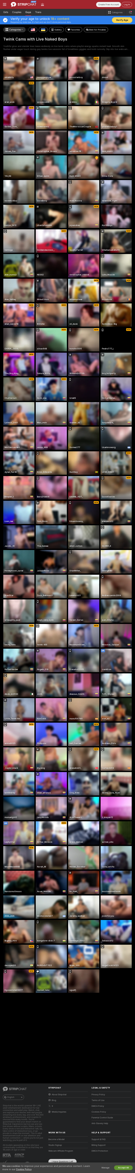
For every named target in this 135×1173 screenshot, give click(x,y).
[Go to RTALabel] (7, 1155)
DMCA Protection (100, 1151)
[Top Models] (42, 4)
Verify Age (122, 20)
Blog (54, 1100)
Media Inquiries (59, 1112)
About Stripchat (59, 1094)
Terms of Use (98, 1100)
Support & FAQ (99, 1139)
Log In (127, 4)
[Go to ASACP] (19, 1155)
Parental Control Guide (102, 1117)
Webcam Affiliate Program (60, 1151)
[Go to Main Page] (23, 4)
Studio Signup (55, 1145)
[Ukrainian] (43, 29)
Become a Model (56, 1139)
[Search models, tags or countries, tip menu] (130, 12)
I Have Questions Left (62, 1161)
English (10, 1097)
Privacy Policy (98, 1094)
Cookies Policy (99, 1112)
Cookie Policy (23, 1169)
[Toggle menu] (4, 4)
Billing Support (99, 1145)
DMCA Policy (98, 1106)
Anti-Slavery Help (100, 1123)
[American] (32, 29)
